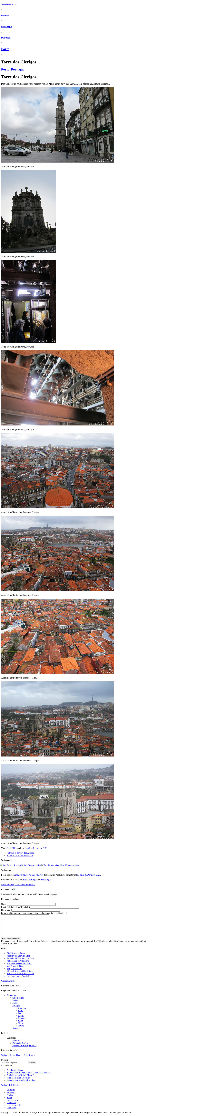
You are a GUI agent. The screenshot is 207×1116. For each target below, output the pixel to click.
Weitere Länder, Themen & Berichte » (18, 884)
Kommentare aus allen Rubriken (21, 1080)
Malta (14, 1003)
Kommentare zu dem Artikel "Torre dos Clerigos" (29, 1072)
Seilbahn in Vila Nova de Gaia (20, 958)
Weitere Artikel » (8, 981)
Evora (20, 1010)
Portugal (6, 37)
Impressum (11, 1107)
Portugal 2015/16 (20, 1043)
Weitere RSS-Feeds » (10, 1085)
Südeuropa (6, 26)
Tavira (21, 1026)
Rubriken (5, 15)
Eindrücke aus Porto (16, 953)
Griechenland (18, 998)
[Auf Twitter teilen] (50, 865)
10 (10, 848)
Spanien (16, 1028)
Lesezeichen (12, 1100)
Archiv (10, 1095)
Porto (5, 49)
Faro (20, 1013)
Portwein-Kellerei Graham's (19, 963)
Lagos (21, 1015)
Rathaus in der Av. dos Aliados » (21, 853)
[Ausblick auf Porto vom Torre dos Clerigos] (57, 507)
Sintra (20, 1023)
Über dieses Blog (14, 1105)
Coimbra (22, 1008)
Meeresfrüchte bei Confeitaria (20, 971)
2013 (14, 848)
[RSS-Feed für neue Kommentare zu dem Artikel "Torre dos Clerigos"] (14, 889)
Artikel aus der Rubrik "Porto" (20, 1075)
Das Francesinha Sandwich (19, 976)
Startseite (11, 1090)
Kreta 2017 (17, 1040)
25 (7, 848)
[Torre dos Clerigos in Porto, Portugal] (57, 162)
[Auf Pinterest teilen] (69, 865)
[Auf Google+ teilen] (31, 865)
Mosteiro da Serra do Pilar (18, 956)
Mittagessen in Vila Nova (18, 961)
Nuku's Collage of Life (8, 4)
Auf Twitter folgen (15, 1070)
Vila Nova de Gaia (15, 966)
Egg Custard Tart (14, 968)
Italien (15, 1000)
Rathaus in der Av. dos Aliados (29, 875)
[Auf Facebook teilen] (10, 865)
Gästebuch (11, 1102)
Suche (9, 1097)
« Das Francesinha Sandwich (20, 855)
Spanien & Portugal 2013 (36, 848)
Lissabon (22, 1018)
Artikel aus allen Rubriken (18, 1078)
